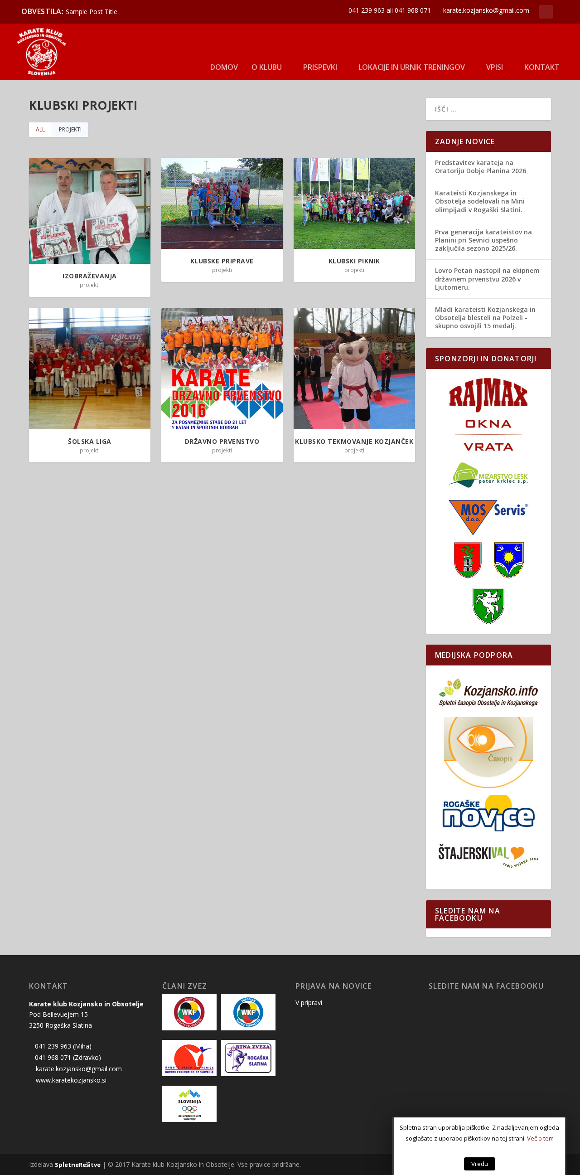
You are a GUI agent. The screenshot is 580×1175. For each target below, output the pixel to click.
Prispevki (320, 67)
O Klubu (266, 67)
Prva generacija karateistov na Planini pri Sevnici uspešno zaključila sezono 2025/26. (483, 240)
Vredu (479, 1164)
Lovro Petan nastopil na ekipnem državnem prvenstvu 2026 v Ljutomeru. (487, 278)
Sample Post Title (91, 11)
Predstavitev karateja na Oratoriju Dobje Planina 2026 (480, 166)
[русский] (567, 30)
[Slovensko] (560, 30)
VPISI (494, 67)
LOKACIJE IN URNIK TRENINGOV (411, 67)
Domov (224, 67)
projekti (70, 129)
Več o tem (540, 1138)
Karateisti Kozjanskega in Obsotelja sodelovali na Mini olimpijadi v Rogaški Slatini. (480, 201)
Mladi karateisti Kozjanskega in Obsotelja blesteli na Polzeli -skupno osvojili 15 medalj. (485, 317)
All (40, 129)
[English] (573, 30)
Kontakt (542, 67)
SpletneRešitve (78, 1164)
